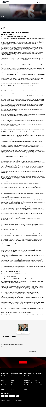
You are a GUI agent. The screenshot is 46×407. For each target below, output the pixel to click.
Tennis (2, 382)
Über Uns (26, 387)
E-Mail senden (32, 351)
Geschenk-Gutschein (28, 382)
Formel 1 (3, 389)
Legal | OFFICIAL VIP (9, 21)
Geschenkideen (27, 380)
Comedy (13, 380)
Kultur (12, 382)
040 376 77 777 (16, 352)
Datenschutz (3, 400)
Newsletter (38, 375)
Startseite (3, 21)
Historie (25, 389)
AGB (36, 380)
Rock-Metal (13, 387)
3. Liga (2, 380)
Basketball (3, 384)
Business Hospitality (28, 375)
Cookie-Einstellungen (18, 400)
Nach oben (23, 362)
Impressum (38, 382)
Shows (12, 384)
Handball (3, 387)
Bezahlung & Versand (40, 384)
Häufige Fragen (27, 384)
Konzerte (13, 375)
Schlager (13, 389)
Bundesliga (3, 375)
